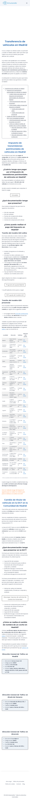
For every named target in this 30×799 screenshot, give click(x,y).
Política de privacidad (18, 781)
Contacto (18, 784)
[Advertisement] (15, 22)
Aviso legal (9, 781)
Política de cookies (10, 784)
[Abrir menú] (26, 3)
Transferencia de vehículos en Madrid (14, 88)
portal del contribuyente (21, 313)
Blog (23, 784)
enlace (3, 329)
